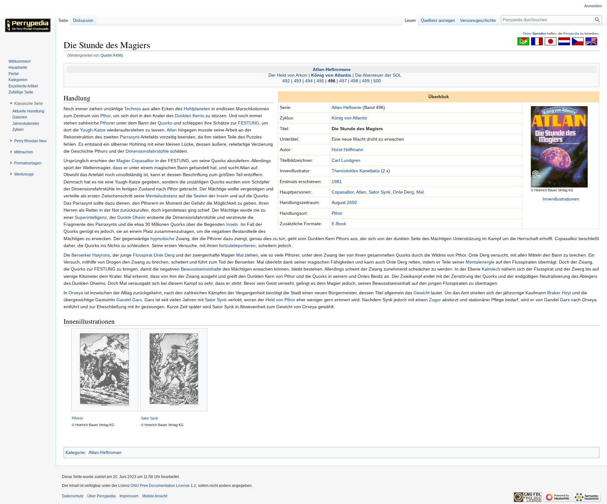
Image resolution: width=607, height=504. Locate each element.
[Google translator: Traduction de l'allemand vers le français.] (537, 40)
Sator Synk (379, 192)
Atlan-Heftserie (346, 107)
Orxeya (76, 292)
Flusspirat (142, 255)
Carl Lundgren (346, 160)
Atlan (361, 192)
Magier (123, 160)
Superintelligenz (91, 217)
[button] (28, 103)
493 (297, 80)
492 (286, 80)
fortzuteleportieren (237, 245)
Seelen (200, 195)
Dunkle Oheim (131, 217)
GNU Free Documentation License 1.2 (163, 485)
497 (343, 80)
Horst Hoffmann (347, 149)
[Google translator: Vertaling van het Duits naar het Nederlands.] (564, 40)
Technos (132, 108)
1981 (337, 181)
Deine (534, 33)
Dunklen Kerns (189, 115)
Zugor (435, 299)
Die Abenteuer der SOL (378, 75)
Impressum (129, 496)
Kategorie (75, 452)
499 (366, 80)
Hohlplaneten (197, 108)
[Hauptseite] (28, 25)
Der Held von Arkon (287, 75)
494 (309, 80)
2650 (352, 202)
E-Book (339, 223)
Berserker (81, 255)
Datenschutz (72, 496)
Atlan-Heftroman (105, 452)
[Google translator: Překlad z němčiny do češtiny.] (578, 40)
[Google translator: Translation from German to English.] (591, 40)
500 (377, 80)
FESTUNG (248, 122)
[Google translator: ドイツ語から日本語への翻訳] (550, 40)
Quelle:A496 (111, 55)
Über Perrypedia (101, 496)
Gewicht (422, 292)
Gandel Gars (129, 299)
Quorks (165, 122)
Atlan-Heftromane (332, 69)
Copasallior (343, 192)
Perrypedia (571, 33)
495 (320, 80)
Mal (420, 192)
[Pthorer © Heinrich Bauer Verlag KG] (104, 369)
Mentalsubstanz (161, 195)
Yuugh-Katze (93, 129)
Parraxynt (129, 136)
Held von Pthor (280, 299)
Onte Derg (403, 192)
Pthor (337, 213)
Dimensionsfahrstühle (147, 151)
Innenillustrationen (561, 198)
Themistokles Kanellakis (356, 170)
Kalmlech (491, 268)
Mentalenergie (480, 262)
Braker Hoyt (559, 292)
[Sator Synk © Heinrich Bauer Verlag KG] (174, 369)
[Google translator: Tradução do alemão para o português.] (523, 40)
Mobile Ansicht (154, 496)
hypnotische (162, 238)
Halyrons (101, 255)
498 (354, 80)
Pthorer (107, 122)
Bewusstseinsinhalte (201, 268)
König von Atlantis (331, 75)
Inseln (223, 195)
